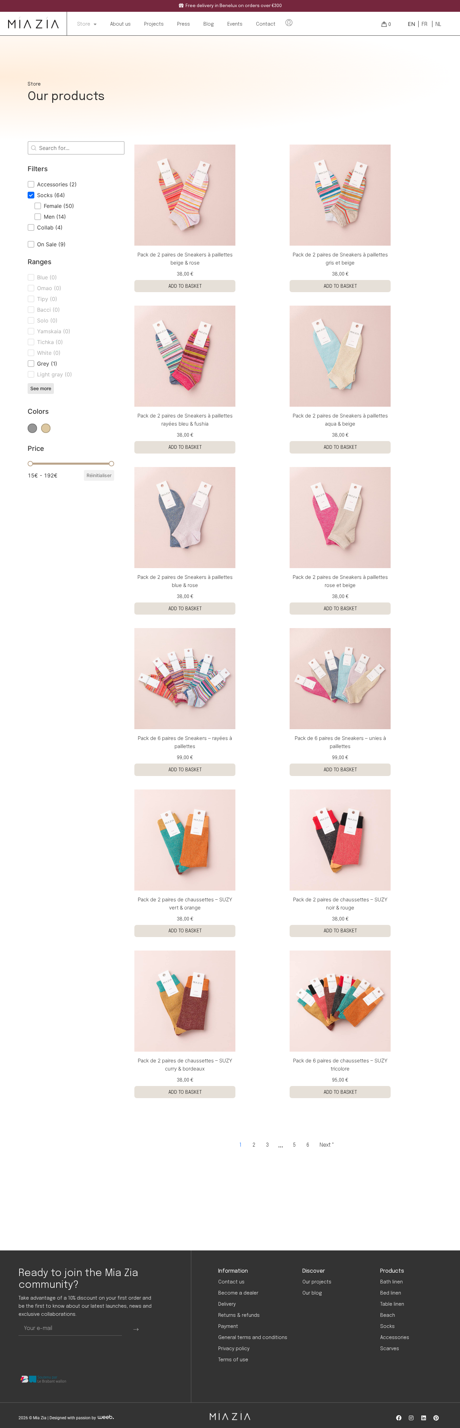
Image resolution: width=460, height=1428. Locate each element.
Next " (327, 1145)
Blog (208, 24)
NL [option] (438, 24)
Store (83, 24)
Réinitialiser (99, 475)
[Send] (135, 1329)
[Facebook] (398, 1418)
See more (40, 388)
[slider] (30, 463)
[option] (424, 24)
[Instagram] (411, 1418)
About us (120, 24)
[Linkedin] (423, 1418)
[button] (71, 184)
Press (183, 24)
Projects (154, 24)
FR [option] (424, 24)
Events (234, 24)
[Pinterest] (436, 1418)
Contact (265, 24)
